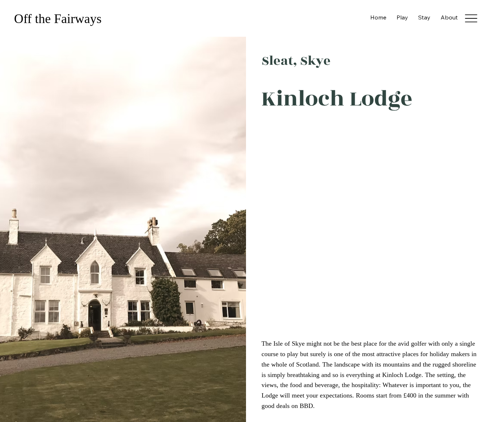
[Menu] (471, 18)
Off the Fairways (59, 19)
